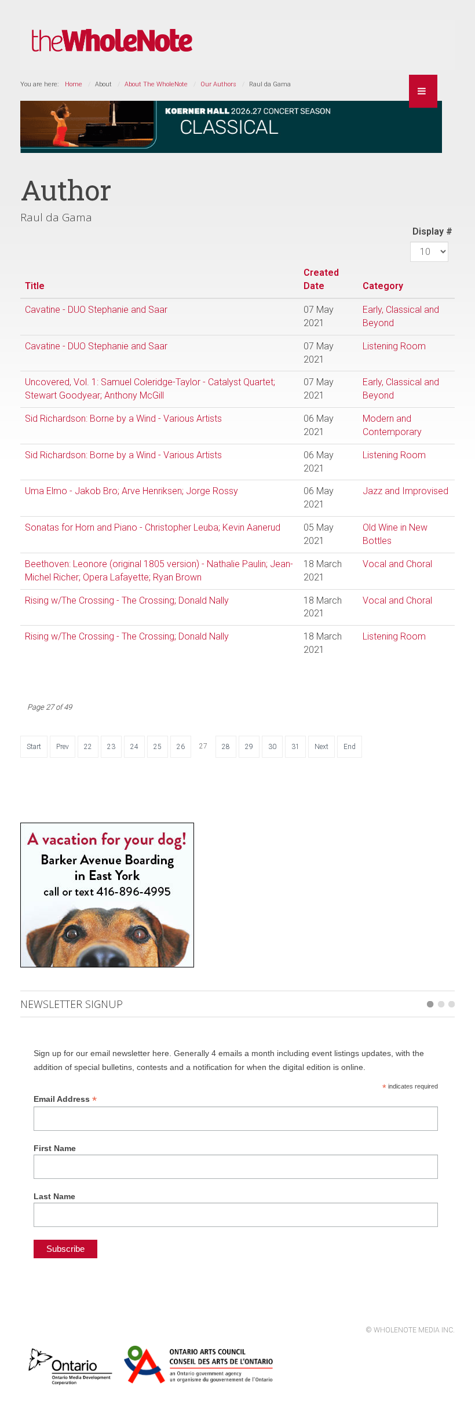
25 (158, 747)
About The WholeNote (156, 84)
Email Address (65, 1099)
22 (88, 747)
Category (383, 285)
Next (321, 747)
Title (35, 285)
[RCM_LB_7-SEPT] (231, 126)
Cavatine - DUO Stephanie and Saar (96, 309)
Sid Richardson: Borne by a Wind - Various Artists (123, 418)
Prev (62, 747)
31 (295, 747)
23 (111, 747)
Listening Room (394, 346)
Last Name (54, 1196)
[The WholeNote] (112, 40)
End (350, 747)
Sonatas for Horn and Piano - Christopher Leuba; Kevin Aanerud (152, 527)
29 (249, 747)
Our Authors (218, 84)
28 (226, 747)
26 (181, 747)
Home (73, 84)
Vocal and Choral (397, 563)
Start (34, 747)
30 (272, 747)
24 (134, 747)
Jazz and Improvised (405, 490)
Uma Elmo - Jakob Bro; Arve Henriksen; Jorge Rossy (131, 490)
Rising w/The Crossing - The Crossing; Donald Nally (127, 600)
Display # (432, 231)
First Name (55, 1148)
